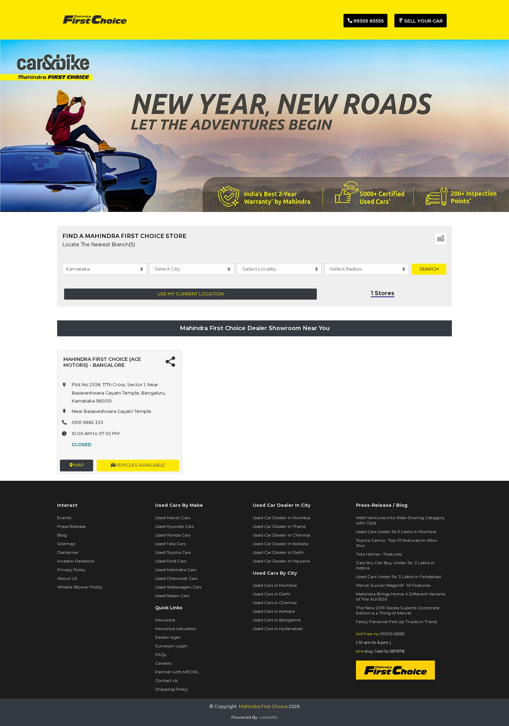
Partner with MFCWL (177, 671)
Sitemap (66, 543)
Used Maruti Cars (172, 517)
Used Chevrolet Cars (176, 578)
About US (67, 578)
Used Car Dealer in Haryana (281, 561)
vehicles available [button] (140, 465)
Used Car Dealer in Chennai (281, 535)
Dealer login (168, 637)
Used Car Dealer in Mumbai (281, 517)
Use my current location (190, 293)
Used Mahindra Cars (175, 569)
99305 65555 (392, 633)
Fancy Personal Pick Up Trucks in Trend (396, 621)
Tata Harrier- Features (379, 554)
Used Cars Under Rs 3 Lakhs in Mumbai (396, 531)
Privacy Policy (71, 569)
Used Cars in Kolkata (274, 611)
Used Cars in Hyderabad (278, 628)
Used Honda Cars (172, 535)
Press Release (71, 526)
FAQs (160, 654)
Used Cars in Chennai (275, 602)
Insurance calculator (175, 628)
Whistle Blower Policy (79, 587)
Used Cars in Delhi (271, 593)
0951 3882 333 (87, 422)
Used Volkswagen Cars (178, 587)
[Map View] (441, 239)
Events (64, 517)
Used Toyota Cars (173, 552)
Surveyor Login (171, 645)
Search (429, 269)
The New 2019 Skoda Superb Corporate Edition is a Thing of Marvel (398, 610)
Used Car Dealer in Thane (279, 526)
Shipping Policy (171, 689)
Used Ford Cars (170, 561)
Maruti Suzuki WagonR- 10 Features (393, 585)
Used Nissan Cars (172, 595)
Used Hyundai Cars (174, 526)
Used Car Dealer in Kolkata (280, 543)
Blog (62, 535)
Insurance (165, 619)
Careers (163, 663)
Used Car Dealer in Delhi (278, 552)
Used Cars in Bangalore (277, 619)
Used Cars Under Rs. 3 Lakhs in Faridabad (398, 576)
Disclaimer (68, 552)
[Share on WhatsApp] (170, 362)
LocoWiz (269, 717)
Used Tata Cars (170, 543)
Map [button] (78, 465)
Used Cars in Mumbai (275, 585)
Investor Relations (76, 561)
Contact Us (166, 680)
